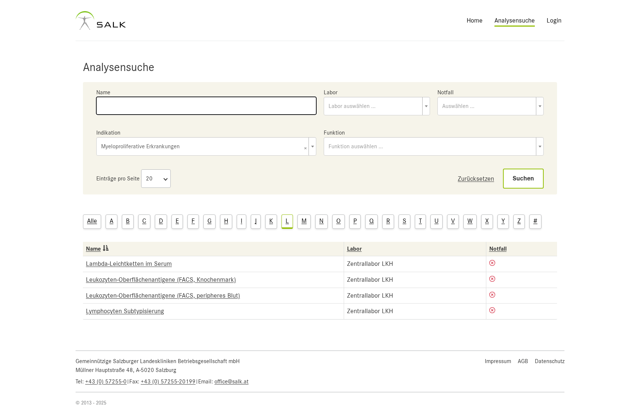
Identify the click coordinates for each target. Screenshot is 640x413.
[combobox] (377, 106)
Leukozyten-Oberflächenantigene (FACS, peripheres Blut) (163, 295)
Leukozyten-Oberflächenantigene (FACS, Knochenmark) (161, 279)
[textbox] (377, 106)
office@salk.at (231, 381)
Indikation (108, 132)
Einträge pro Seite (118, 178)
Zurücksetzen (476, 178)
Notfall (445, 92)
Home (475, 20)
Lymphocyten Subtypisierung (125, 311)
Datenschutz (549, 361)
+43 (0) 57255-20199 (168, 381)
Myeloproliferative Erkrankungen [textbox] (204, 147)
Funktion (334, 132)
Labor (330, 92)
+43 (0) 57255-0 (106, 381)
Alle (92, 220)
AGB (523, 361)
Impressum (498, 361)
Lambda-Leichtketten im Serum (129, 263)
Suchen (523, 178)
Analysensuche (514, 20)
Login (554, 20)
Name (103, 92)
